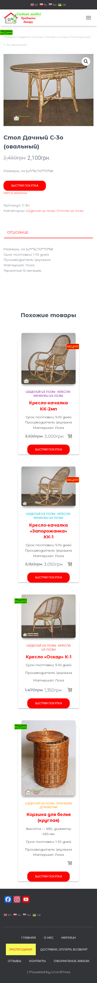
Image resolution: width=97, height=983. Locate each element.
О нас (48, 937)
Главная (28, 937)
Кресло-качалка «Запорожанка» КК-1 (48, 531)
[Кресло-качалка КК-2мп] (48, 358)
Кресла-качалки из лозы (52, 393)
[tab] (48, 232)
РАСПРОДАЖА (20, 949)
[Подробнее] (69, 690)
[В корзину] (69, 436)
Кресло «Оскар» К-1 (48, 656)
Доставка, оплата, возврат (64, 949)
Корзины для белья (56, 805)
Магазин (68, 937)
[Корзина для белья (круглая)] (48, 758)
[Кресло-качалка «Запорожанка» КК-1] (48, 486)
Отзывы (14, 961)
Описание (17, 232)
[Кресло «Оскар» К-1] (48, 616)
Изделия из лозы (30, 37)
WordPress (60, 972)
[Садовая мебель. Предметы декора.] (24, 18)
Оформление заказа (71, 961)
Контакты (37, 961)
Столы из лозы (56, 37)
